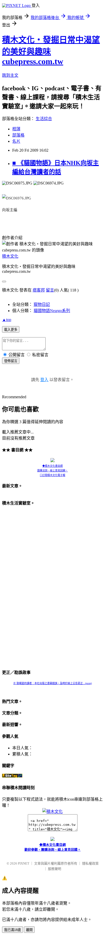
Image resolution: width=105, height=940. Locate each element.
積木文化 (10, 256)
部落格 (18, 135)
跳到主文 (10, 75)
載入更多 (10, 330)
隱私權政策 (90, 863)
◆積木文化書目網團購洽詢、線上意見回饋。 (52, 468)
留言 (50, 290)
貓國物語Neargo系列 (52, 310)
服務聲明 (54, 869)
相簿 (16, 129)
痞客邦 (39, 290)
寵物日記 (42, 304)
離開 (29, 930)
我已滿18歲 (12, 930)
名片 (16, 141)
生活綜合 (44, 119)
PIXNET (23, 863)
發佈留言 (10, 361)
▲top (6, 319)
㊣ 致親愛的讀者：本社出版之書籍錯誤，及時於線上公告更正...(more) (52, 683)
